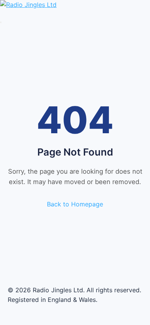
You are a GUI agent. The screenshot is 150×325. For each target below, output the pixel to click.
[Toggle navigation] (1, 22)
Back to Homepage (75, 204)
